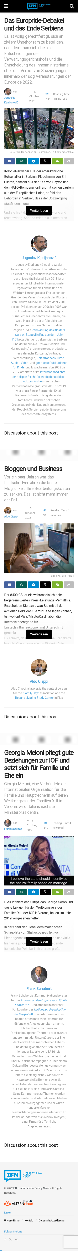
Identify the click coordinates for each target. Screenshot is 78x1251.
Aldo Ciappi (11, 516)
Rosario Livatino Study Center (34, 697)
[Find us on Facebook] (5, 1239)
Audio (15, 362)
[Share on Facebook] (9, 161)
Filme (60, 358)
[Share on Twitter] (45, 161)
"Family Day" (31, 693)
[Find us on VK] (16, 1239)
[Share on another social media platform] (69, 161)
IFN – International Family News (31, 1188)
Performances (46, 358)
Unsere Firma (12, 1220)
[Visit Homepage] (39, 6)
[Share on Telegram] (33, 161)
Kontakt (29, 1220)
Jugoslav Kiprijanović (39, 257)
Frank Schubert (13, 828)
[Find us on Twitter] (10, 1239)
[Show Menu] (6, 6)
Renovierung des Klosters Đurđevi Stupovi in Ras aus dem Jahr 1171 (38, 334)
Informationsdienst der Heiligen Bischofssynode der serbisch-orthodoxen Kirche (39, 376)
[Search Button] (72, 6)
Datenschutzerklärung (51, 1220)
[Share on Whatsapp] (21, 161)
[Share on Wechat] (57, 161)
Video (24, 362)
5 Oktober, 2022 (34, 96)
